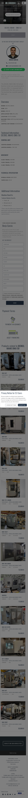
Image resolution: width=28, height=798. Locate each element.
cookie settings (11, 405)
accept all (22, 405)
